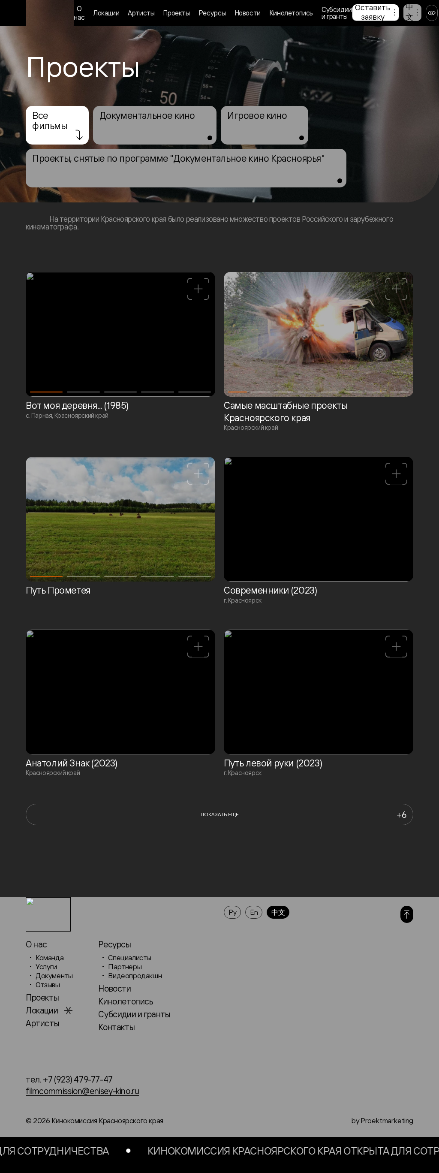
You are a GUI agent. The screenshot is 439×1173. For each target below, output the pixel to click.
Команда (49, 957)
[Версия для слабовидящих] (432, 13)
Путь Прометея (58, 590)
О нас (79, 13)
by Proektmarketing (382, 1120)
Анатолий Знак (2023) (71, 763)
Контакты (116, 1027)
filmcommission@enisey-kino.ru (82, 1091)
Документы (54, 975)
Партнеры (124, 966)
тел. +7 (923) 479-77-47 (69, 1079)
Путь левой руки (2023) (273, 763)
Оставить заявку (372, 12)
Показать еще (304, 814)
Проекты (176, 13)
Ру (232, 912)
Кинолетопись (291, 13)
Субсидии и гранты (337, 13)
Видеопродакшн (135, 975)
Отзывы (48, 984)
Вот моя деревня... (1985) (77, 405)
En (254, 912)
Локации (106, 13)
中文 (409, 12)
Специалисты (129, 957)
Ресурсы (212, 13)
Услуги (46, 966)
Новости (248, 13)
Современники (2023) (270, 590)
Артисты (141, 13)
